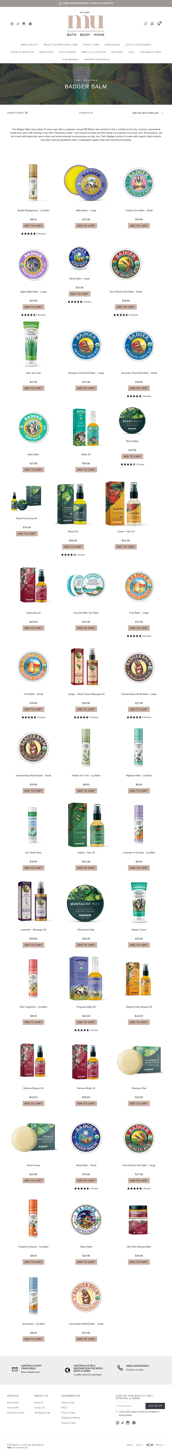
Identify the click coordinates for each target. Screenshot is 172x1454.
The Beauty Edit (150, 52)
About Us (38, 1402)
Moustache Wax (86, 929)
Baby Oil (86, 454)
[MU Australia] (85, 23)
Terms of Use (67, 1402)
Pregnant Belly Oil (86, 1007)
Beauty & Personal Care (61, 44)
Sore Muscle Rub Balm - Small (126, 291)
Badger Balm (24, 129)
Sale (131, 52)
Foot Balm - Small (33, 694)
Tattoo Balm (86, 1246)
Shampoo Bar (139, 1088)
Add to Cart (33, 225)
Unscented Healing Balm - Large (86, 1323)
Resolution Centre (15, 1412)
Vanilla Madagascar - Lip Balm (33, 210)
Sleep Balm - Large (79, 278)
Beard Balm (132, 441)
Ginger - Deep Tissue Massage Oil (86, 694)
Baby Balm (33, 454)
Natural (117, 52)
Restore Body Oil (86, 1088)
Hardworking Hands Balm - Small (33, 775)
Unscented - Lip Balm (33, 1323)
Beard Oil (73, 531)
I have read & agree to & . (139, 1413)
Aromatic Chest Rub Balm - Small (139, 373)
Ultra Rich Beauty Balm (139, 1246)
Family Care (91, 44)
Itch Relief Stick (33, 852)
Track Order (13, 1407)
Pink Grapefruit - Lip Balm (33, 1007)
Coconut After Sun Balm (86, 612)
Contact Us (39, 1407)
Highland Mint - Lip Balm (139, 775)
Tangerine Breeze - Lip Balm (33, 1246)
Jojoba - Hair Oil (86, 852)
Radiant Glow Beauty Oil (139, 1007)
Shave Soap (33, 1165)
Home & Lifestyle (22, 52)
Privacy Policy (68, 1412)
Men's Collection (93, 52)
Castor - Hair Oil (125, 531)
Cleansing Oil (33, 612)
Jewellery (46, 52)
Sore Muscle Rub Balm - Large (139, 1165)
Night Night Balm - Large (33, 291)
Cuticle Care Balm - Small (139, 210)
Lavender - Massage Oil (33, 929)
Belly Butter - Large (86, 210)
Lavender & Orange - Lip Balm (139, 852)
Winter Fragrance (97, 59)
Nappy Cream (139, 929)
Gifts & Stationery (138, 44)
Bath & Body (29, 44)
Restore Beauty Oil (33, 1088)
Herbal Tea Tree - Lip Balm (86, 775)
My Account (13, 1402)
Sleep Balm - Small (86, 1165)
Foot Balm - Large (139, 612)
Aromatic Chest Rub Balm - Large (86, 373)
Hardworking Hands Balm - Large (139, 694)
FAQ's (64, 1407)
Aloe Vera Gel (33, 373)
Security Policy (68, 1423)
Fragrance (112, 44)
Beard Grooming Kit (26, 518)
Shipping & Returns (70, 1417)
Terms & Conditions (149, 1412)
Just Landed (67, 52)
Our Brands (70, 59)
